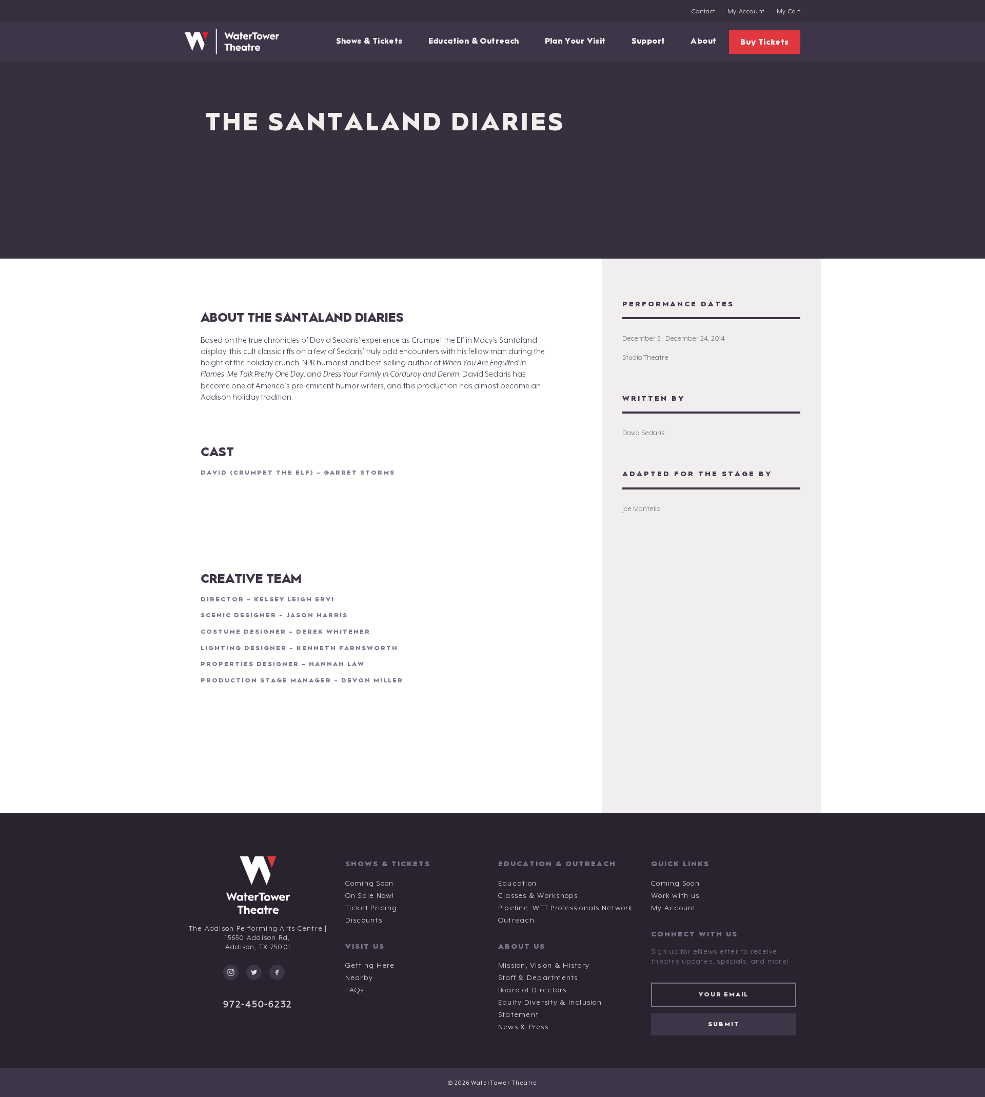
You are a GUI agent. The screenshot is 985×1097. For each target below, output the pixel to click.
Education (517, 883)
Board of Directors (532, 990)
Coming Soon (369, 883)
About (703, 41)
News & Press (523, 1027)
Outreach (516, 920)
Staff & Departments (538, 978)
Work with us (675, 896)
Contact (703, 11)
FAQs (354, 990)
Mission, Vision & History (543, 966)
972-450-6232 (257, 1004)
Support (648, 41)
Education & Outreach (473, 41)
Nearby (359, 978)
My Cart (788, 11)
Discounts (363, 920)
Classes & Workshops (538, 896)
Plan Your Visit (575, 41)
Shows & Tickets (369, 41)
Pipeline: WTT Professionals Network (565, 908)
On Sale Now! (370, 896)
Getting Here (370, 966)
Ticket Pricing (371, 908)
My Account (745, 11)
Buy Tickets (764, 42)
